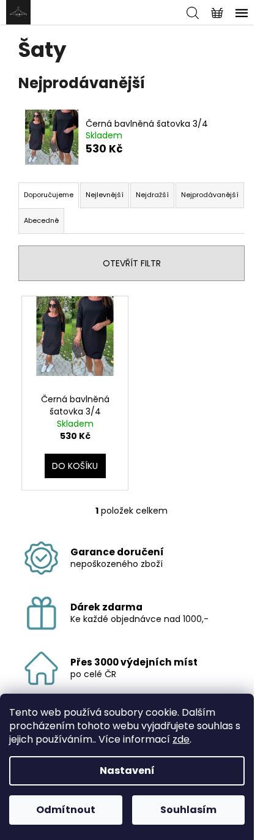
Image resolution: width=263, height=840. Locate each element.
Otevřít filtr (132, 263)
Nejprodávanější (210, 195)
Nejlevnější (105, 195)
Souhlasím (188, 810)
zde (181, 739)
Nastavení (127, 770)
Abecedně (41, 220)
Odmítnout (65, 810)
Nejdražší (152, 195)
